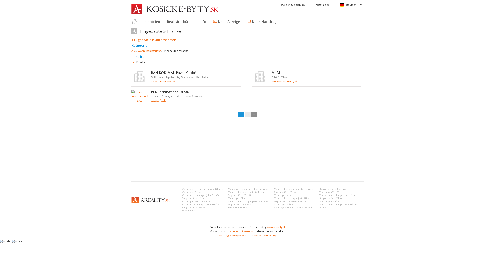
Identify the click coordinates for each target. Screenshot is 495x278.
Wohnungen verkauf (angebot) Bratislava (248, 189)
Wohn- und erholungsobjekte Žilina (291, 198)
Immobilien (151, 21)
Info (202, 21)
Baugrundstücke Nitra (193, 198)
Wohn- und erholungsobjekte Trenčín (201, 195)
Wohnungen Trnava (191, 192)
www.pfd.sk (158, 100)
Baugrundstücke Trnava (285, 192)
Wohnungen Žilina (237, 198)
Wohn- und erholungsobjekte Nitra (337, 195)
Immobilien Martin (237, 207)
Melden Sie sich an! (293, 5)
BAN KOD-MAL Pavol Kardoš (173, 72)
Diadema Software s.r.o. (242, 231)
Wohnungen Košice (283, 204)
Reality (322, 207)
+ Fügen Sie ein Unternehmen (153, 40)
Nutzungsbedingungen (232, 235)
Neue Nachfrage (265, 21)
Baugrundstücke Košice (194, 207)
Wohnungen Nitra (283, 195)
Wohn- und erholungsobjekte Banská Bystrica (250, 201)
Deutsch (351, 5)
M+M (275, 72)
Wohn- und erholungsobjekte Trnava (246, 192)
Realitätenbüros (179, 21)
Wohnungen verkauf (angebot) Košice (293, 207)
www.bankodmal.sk (163, 81)
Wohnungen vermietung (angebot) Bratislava (204, 189)
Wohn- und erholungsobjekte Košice (338, 204)
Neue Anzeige (229, 21)
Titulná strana (134, 22)
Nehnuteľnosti (189, 210)
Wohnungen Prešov (329, 201)
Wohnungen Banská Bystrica (196, 201)
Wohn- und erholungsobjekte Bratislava (293, 189)
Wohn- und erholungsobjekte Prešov (200, 204)
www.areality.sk (276, 227)
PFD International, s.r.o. (170, 92)
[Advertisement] (247, 150)
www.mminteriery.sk (284, 81)
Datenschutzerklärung (263, 235)
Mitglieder (322, 5)
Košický (140, 62)
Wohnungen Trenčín (329, 192)
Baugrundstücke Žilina (330, 198)
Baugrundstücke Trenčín (240, 195)
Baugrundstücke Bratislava (332, 189)
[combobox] (251, 114)
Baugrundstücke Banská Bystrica (290, 201)
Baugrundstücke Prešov (239, 204)
